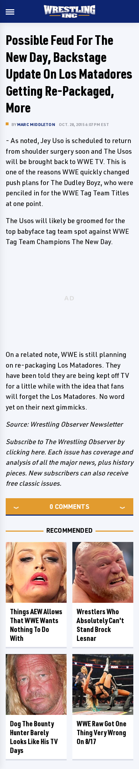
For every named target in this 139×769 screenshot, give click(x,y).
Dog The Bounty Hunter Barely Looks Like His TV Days (34, 737)
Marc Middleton (36, 124)
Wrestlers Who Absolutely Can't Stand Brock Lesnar (100, 625)
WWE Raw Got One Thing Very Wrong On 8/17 (102, 732)
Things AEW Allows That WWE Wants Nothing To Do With (36, 625)
